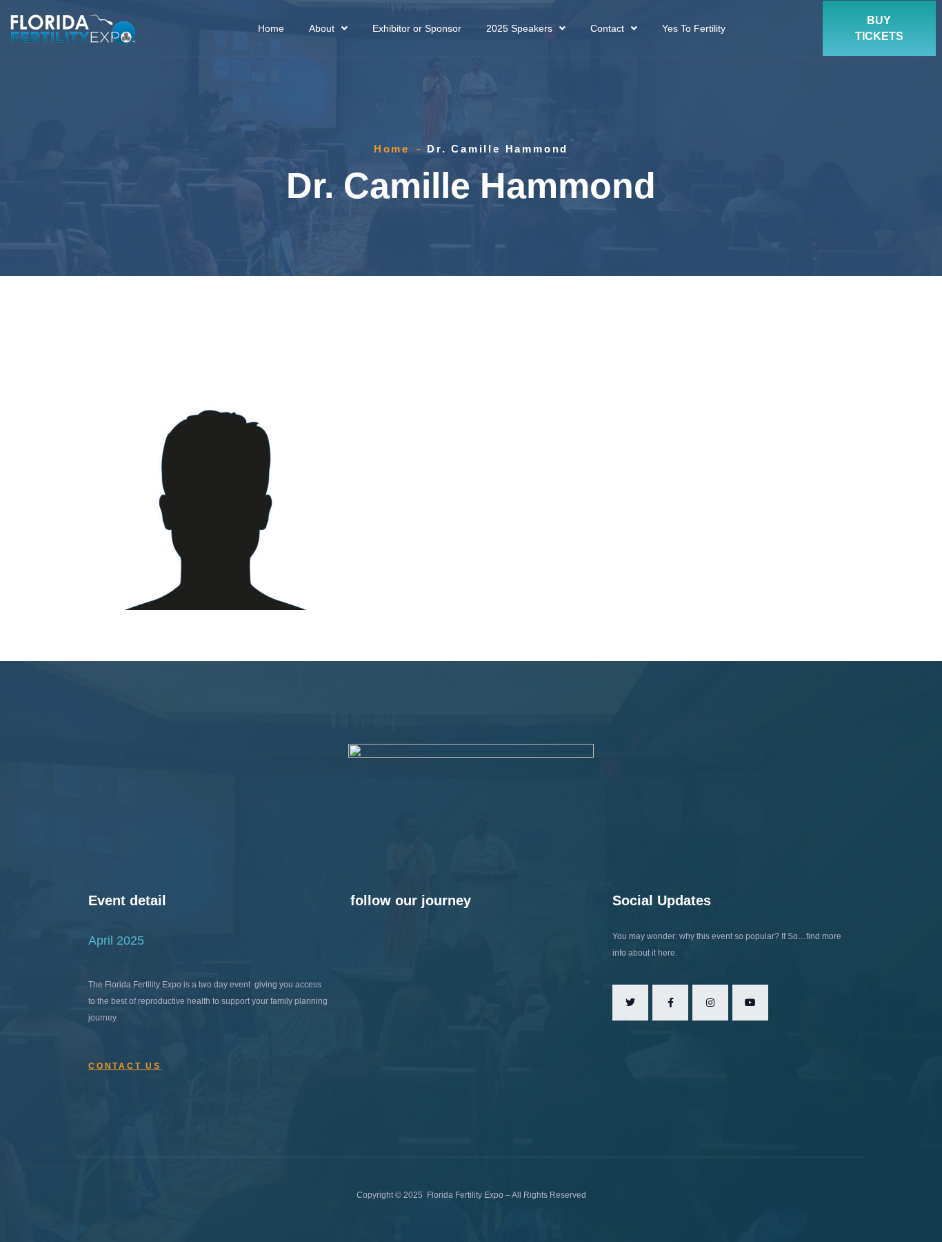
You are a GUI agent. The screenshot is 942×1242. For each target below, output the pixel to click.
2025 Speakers (519, 28)
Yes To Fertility (693, 28)
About (321, 28)
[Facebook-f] (670, 1003)
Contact (607, 28)
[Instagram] (710, 1003)
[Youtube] (750, 1003)
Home (271, 28)
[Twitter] (630, 1003)
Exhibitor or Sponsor (416, 28)
